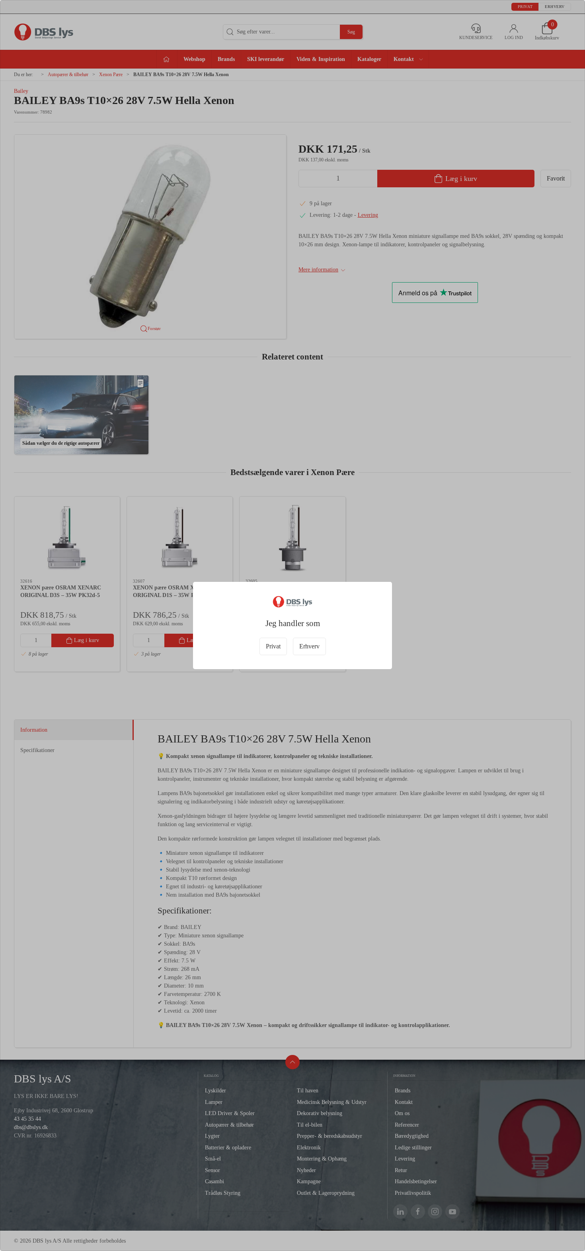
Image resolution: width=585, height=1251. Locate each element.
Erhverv (309, 646)
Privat (273, 646)
